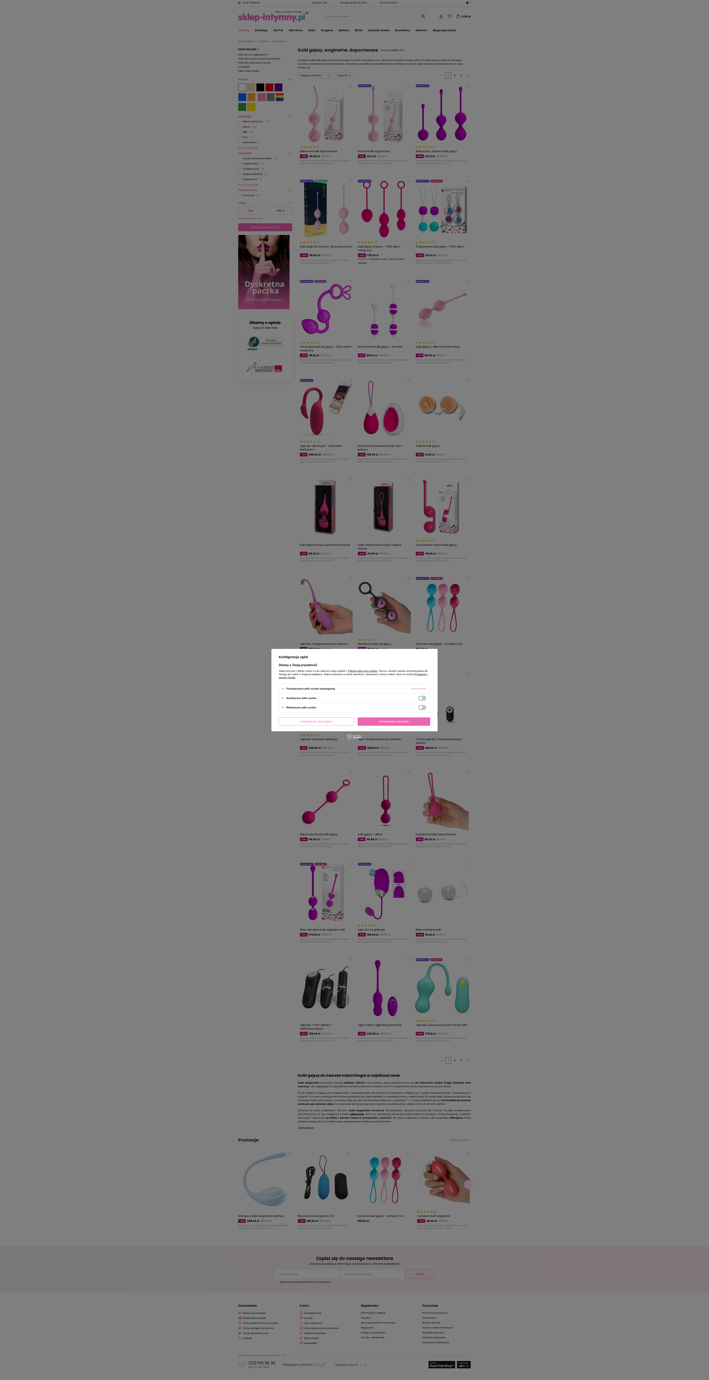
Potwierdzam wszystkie (394, 721)
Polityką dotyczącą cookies (363, 670)
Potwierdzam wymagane (316, 721)
